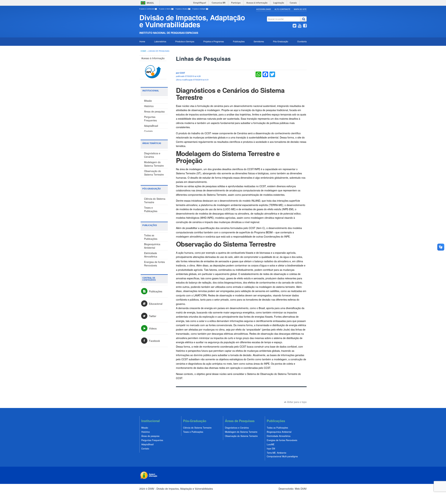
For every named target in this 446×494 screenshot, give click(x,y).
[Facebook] (305, 26)
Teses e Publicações (150, 209)
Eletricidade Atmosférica (150, 254)
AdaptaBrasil (151, 125)
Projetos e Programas (213, 41)
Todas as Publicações (150, 237)
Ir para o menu (166, 9)
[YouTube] (299, 26)
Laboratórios (160, 41)
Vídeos (152, 328)
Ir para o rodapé (200, 9)
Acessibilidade (263, 9)
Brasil (150, 2)
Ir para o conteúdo (147, 9)
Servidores (259, 41)
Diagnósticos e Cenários (152, 154)
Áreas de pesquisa (154, 111)
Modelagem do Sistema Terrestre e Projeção (228, 157)
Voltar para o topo (296, 402)
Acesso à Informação (153, 58)
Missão (148, 100)
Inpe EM (271, 448)
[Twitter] (294, 26)
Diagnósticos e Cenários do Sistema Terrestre (230, 93)
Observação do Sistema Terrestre (154, 172)
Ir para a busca (183, 9)
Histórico (149, 106)
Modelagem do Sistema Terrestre (154, 163)
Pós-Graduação (280, 41)
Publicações (239, 41)
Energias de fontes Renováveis (154, 263)
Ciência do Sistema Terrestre (197, 427)
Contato (148, 131)
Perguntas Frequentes (150, 118)
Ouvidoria (302, 41)
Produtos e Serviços (184, 41)
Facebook (154, 341)
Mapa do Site (300, 9)
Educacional (155, 303)
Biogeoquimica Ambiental (152, 245)
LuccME (270, 444)
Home (142, 41)
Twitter (152, 316)
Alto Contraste (282, 9)
